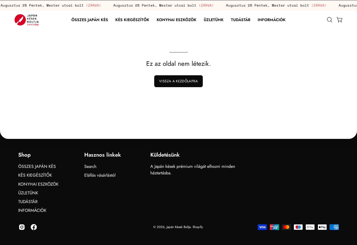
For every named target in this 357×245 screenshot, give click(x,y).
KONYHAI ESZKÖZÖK (38, 184)
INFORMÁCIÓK (32, 210)
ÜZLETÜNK (28, 193)
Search (90, 166)
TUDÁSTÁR (28, 201)
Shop (24, 155)
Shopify (198, 227)
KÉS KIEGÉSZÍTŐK (35, 175)
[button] (132, 19)
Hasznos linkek (102, 155)
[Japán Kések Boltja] (27, 19)
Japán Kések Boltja (179, 227)
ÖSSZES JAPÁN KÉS (37, 166)
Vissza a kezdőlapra (178, 81)
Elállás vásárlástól (100, 175)
